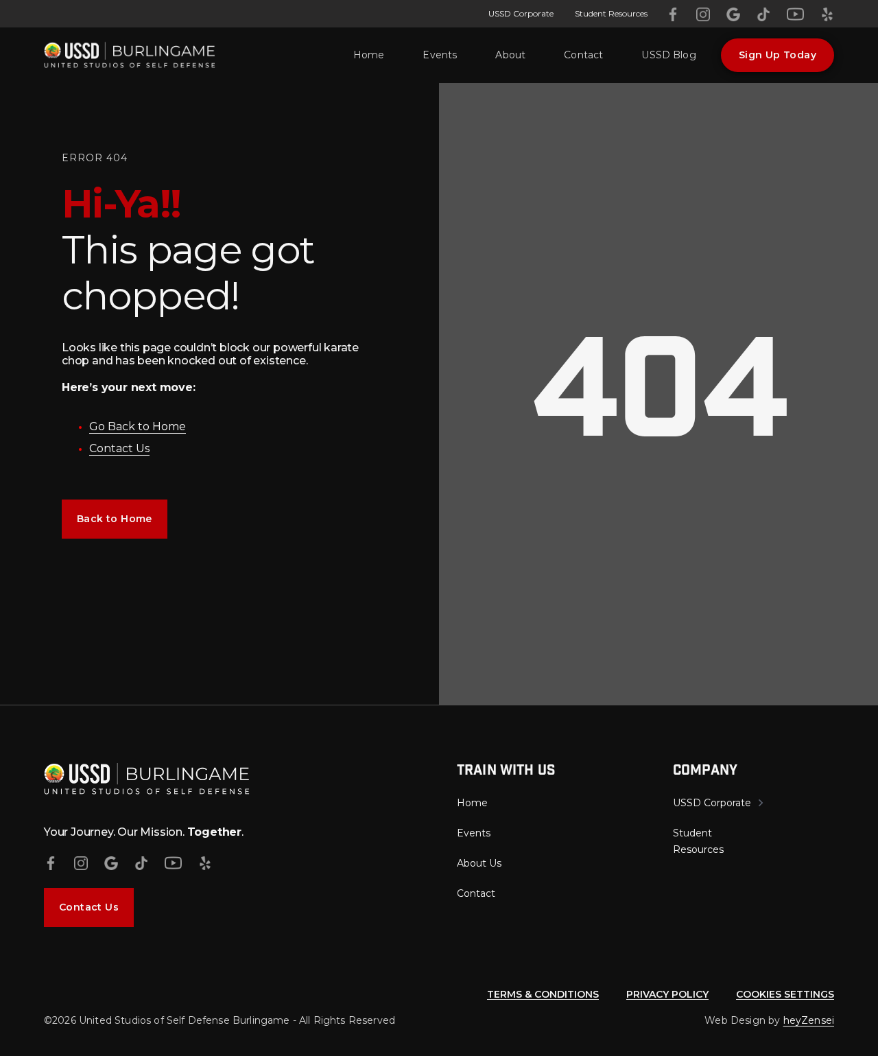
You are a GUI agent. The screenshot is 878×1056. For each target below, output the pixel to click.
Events (440, 55)
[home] (129, 55)
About (510, 55)
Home (369, 55)
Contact (583, 55)
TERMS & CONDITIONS (543, 994)
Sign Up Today (777, 55)
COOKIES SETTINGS (785, 994)
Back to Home (114, 519)
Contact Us (119, 448)
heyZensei (808, 1020)
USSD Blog (668, 55)
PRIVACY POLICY (667, 994)
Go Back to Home (137, 426)
